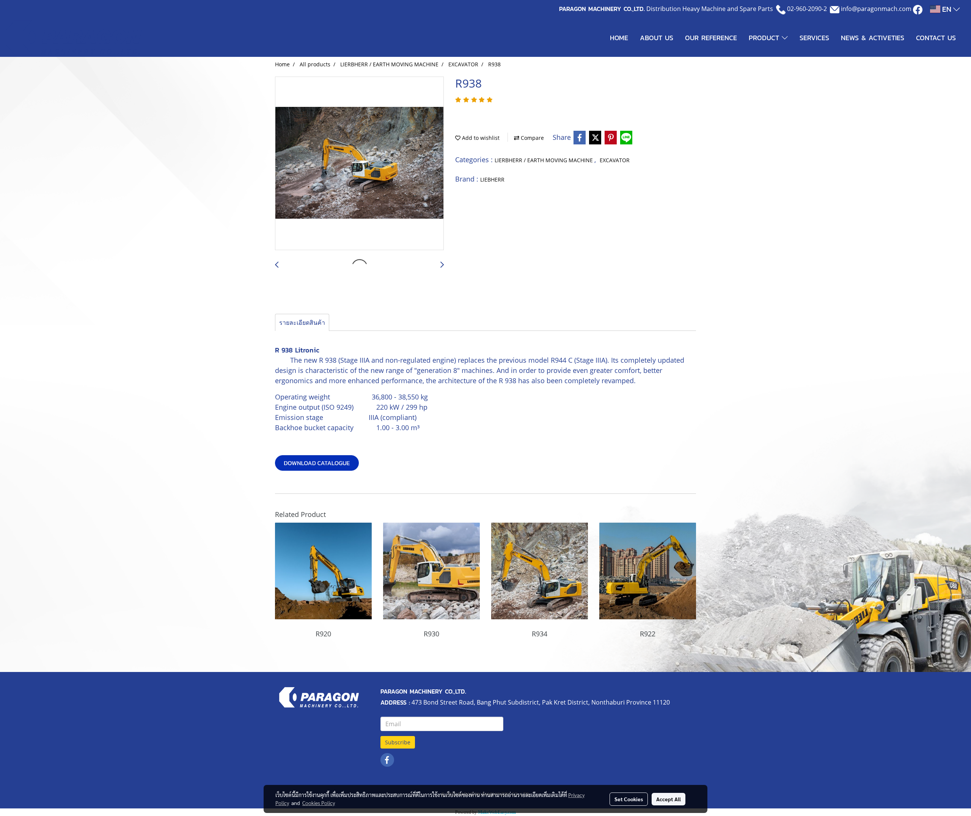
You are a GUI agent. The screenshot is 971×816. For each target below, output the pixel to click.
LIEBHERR (492, 179)
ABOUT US (656, 38)
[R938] (359, 164)
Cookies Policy (318, 802)
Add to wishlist (480, 137)
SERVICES (814, 38)
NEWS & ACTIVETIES (872, 38)
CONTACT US (936, 38)
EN (946, 9)
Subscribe (397, 742)
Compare (531, 137)
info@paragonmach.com (876, 9)
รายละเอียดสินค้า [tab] (302, 322)
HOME (619, 38)
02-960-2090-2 (807, 9)
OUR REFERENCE (711, 38)
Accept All (668, 799)
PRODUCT (765, 38)
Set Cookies (628, 799)
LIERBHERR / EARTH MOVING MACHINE (544, 160)
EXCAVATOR (615, 160)
